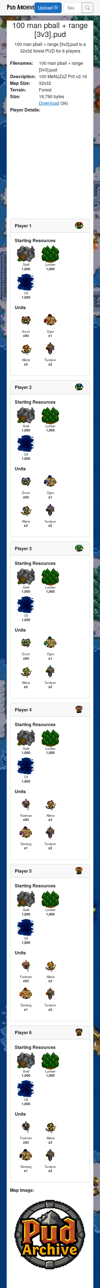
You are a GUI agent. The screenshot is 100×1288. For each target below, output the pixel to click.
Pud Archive (20, 7)
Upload (46, 7)
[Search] (87, 8)
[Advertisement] (50, 166)
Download (49, 103)
